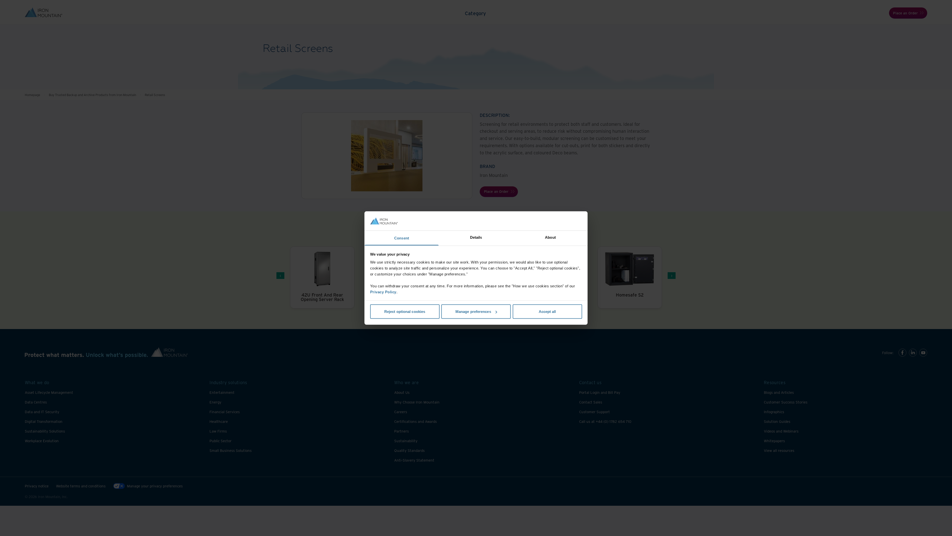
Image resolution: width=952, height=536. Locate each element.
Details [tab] (476, 237)
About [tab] (550, 237)
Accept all (547, 311)
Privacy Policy (383, 292)
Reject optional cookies (404, 311)
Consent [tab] (401, 238)
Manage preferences (473, 311)
